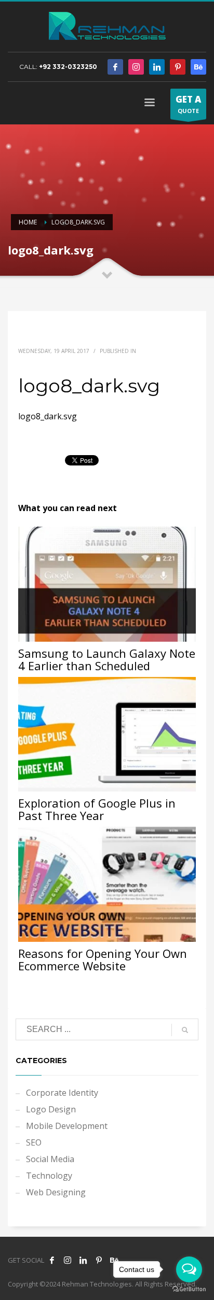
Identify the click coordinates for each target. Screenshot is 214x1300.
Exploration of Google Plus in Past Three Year (97, 809)
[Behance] (198, 67)
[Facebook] (115, 67)
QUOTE (188, 104)
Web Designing (56, 1192)
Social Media (50, 1159)
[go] (184, 1030)
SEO (34, 1142)
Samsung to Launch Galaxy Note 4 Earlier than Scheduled (106, 659)
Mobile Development (67, 1126)
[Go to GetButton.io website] (189, 1289)
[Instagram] (136, 67)
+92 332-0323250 (68, 66)
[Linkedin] (157, 67)
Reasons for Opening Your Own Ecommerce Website (102, 959)
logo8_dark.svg (47, 416)
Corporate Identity (62, 1092)
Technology (49, 1175)
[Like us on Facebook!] (52, 1260)
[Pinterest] (177, 67)
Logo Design (51, 1109)
